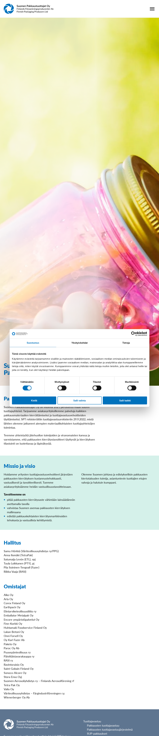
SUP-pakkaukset (97, 733)
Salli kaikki (125, 400)
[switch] (62, 388)
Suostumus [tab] (33, 342)
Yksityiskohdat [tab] (79, 342)
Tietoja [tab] (126, 342)
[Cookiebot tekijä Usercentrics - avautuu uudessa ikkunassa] (133, 334)
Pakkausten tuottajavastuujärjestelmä (110, 729)
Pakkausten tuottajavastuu (103, 725)
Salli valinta (79, 400)
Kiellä (34, 400)
